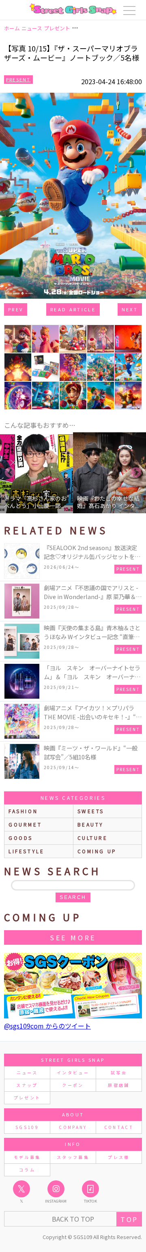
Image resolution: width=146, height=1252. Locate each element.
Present (18, 79)
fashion (23, 811)
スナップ (27, 1085)
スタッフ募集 (73, 1157)
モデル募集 (27, 1157)
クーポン (73, 1085)
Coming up (97, 851)
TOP (129, 1219)
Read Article (73, 309)
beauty (90, 824)
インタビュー (73, 1072)
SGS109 (27, 1127)
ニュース (27, 1072)
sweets (91, 811)
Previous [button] (10, 473)
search (73, 897)
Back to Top (73, 1219)
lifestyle (26, 851)
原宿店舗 (118, 1085)
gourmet (25, 824)
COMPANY (73, 1127)
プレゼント (27, 1098)
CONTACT (119, 1127)
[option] (36, 472)
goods (21, 837)
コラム (27, 1170)
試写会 (119, 1072)
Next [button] (136, 473)
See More (73, 937)
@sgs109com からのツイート (47, 1026)
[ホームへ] (73, 9)
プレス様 (118, 1157)
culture (92, 837)
